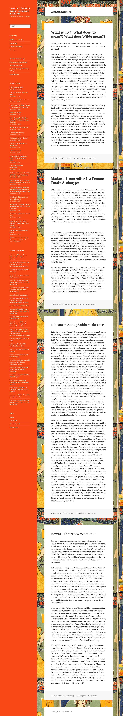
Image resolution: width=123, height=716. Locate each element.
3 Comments (93, 696)
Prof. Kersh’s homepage (17, 59)
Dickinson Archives (16, 65)
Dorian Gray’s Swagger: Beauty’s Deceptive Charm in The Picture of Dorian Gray (20, 206)
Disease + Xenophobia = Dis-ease (77, 324)
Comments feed (15, 424)
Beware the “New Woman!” (73, 533)
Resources (13, 50)
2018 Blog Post (14, 74)
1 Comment (92, 513)
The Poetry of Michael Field (18, 62)
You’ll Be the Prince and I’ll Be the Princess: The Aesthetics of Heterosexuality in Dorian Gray (20, 190)
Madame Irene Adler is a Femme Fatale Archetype (18, 257)
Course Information (16, 46)
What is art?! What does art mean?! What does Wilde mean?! (18, 158)
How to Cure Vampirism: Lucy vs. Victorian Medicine (19, 382)
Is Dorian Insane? (15, 151)
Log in (12, 417)
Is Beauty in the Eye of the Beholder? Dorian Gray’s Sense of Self (19, 223)
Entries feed (13, 420)
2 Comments (92, 158)
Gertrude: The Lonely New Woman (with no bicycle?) (19, 389)
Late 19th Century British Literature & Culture (20, 11)
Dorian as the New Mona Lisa (19, 127)
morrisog (70, 158)
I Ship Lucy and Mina (16, 87)
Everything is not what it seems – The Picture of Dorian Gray (19, 282)
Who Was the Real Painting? (19, 138)
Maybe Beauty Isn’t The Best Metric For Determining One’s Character (19, 120)
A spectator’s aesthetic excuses (19, 100)
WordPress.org (14, 427)
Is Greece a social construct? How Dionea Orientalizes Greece (20, 362)
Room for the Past (15, 113)
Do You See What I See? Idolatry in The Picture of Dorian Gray (18, 324)
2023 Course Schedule (17, 40)
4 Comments (91, 304)
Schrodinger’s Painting (17, 133)
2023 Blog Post (80, 158)
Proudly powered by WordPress (61, 711)
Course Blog (13, 43)
